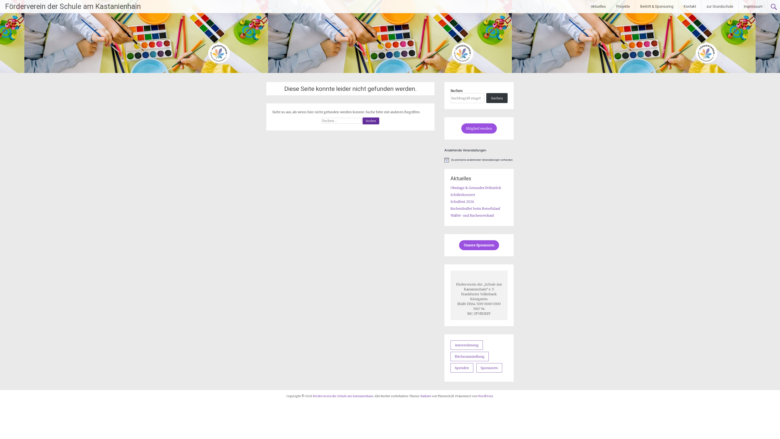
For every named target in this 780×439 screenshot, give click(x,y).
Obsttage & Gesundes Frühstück (476, 188)
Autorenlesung (467, 345)
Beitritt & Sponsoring (656, 6)
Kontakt (690, 6)
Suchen (457, 91)
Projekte (623, 6)
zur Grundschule (719, 6)
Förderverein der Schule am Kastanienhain (73, 6)
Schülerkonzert (463, 195)
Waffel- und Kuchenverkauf (472, 215)
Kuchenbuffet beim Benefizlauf (475, 208)
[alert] (479, 160)
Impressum (753, 6)
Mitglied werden (479, 128)
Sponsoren (489, 368)
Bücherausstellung (469, 356)
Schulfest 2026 (462, 202)
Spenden (462, 368)
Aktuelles (598, 6)
